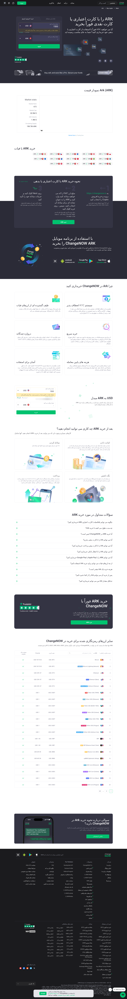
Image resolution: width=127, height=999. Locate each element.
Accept (43, 993)
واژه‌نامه (52, 871)
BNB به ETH (70, 946)
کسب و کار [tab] (102, 3)
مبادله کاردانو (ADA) (87, 946)
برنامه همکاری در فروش (67, 874)
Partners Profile (69, 868)
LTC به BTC (60, 946)
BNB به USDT (59, 956)
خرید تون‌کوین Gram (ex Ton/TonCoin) (105, 959)
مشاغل (109, 877)
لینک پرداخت (89, 915)
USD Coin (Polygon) (90, 785)
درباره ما (109, 865)
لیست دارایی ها (69, 884)
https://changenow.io (96, 193)
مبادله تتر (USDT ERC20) (86, 933)
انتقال (59, 3)
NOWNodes (70, 896)
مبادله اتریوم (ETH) (87, 930)
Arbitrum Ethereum (90, 686)
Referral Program (68, 871)
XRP (98, 738)
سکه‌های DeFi (88, 899)
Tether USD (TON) (92, 719)
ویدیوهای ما (108, 874)
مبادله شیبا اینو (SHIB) (86, 963)
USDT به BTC (69, 955)
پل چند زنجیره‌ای (69, 887)
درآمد (65, 3)
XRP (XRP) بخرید (106, 943)
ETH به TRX (50, 949)
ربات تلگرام (89, 909)
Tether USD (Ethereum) (91, 699)
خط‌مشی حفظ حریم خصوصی (66, 995)
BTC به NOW (50, 946)
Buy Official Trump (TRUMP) (103, 966)
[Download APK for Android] (68, 261)
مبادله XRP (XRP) (87, 960)
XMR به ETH (60, 943)
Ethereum (96, 673)
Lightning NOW (88, 912)
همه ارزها (89, 971)
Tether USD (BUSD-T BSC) (90, 706)
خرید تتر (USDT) (107, 933)
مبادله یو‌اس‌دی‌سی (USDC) (85, 940)
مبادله (72, 3)
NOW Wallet (89, 874)
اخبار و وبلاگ (108, 868)
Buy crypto (110, 8)
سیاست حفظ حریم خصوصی (28, 871)
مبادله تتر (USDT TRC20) (86, 936)
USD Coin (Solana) (91, 771)
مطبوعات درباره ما (106, 871)
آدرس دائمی (89, 868)
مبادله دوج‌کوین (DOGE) (86, 949)
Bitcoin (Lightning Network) (88, 666)
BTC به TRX (50, 943)
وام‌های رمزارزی (88, 905)
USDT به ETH (50, 931)
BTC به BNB (60, 949)
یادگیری (51, 3)
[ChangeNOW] (121, 3)
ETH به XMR (70, 936)
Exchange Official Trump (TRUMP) (85, 967)
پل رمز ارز (89, 902)
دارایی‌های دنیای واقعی (86, 893)
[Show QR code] (55, 261)
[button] (25, 26)
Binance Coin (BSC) (92, 752)
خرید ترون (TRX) (107, 955)
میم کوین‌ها (89, 896)
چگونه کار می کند (49, 868)
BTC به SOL (50, 956)
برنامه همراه (89, 871)
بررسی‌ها (108, 880)
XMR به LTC (60, 940)
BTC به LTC (50, 937)
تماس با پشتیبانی (98, 836)
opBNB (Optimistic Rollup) (91, 758)
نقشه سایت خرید (106, 977)
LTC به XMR (60, 931)
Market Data (76, 135)
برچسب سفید (69, 880)
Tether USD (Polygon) (90, 725)
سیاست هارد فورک (30, 877)
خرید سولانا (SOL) (106, 963)
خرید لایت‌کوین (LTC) (106, 949)
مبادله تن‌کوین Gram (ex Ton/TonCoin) (86, 956)
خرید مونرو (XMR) (106, 952)
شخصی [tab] (112, 3)
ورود (21, 3)
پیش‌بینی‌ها (89, 884)
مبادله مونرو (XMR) (87, 943)
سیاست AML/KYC (30, 865)
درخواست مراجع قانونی (29, 880)
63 (100, 791)
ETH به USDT (50, 940)
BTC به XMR (70, 927)
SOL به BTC (70, 952)
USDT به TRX (59, 928)
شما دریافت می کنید (53, 36)
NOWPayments (69, 890)
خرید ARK (63, 222)
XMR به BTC (70, 943)
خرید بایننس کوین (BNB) (105, 936)
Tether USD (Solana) (91, 712)
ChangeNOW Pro (87, 865)
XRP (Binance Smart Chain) (90, 745)
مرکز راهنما (51, 877)
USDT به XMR (69, 933)
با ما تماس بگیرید (49, 874)
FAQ (53, 865)
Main (117, 8)
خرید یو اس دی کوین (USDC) (104, 940)
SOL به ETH (50, 928)
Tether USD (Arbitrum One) (88, 732)
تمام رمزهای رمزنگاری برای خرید (104, 970)
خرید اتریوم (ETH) (106, 930)
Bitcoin (97, 660)
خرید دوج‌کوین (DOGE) (105, 946)
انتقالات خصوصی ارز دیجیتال (85, 890)
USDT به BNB (49, 934)
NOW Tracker (88, 877)
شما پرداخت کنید (54, 24)
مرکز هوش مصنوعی (87, 887)
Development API (68, 865)
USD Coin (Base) (92, 778)
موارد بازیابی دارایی (30, 884)
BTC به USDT (69, 930)
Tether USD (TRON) (92, 692)
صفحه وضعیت (50, 880)
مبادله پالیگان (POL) (87, 952)
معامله (90, 918)
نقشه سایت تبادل (88, 974)
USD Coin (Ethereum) (91, 765)
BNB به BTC (60, 937)
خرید (39, 46)
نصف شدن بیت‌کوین (49, 884)
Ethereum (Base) (92, 679)
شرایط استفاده (31, 868)
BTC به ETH (70, 949)
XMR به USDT (59, 952)
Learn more (24, 181)
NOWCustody (69, 893)
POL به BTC (50, 952)
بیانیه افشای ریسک (30, 874)
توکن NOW (89, 880)
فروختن (25, 397)
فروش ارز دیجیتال (106, 974)
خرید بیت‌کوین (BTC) (106, 927)
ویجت (71, 877)
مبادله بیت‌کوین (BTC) (86, 927)
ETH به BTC (70, 940)
